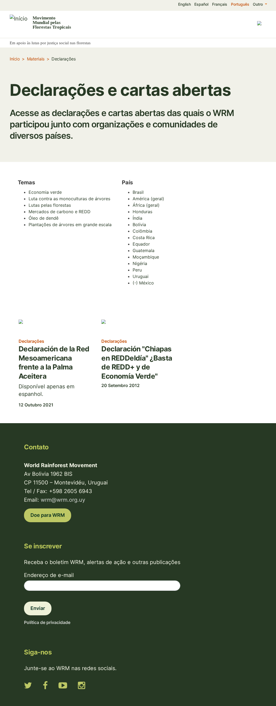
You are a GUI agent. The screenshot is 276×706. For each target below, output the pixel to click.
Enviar (37, 608)
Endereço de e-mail (49, 575)
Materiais (35, 59)
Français (219, 4)
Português (240, 4)
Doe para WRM (47, 515)
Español (201, 4)
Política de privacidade (47, 622)
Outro (258, 4)
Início (15, 59)
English (184, 4)
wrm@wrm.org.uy (63, 500)
